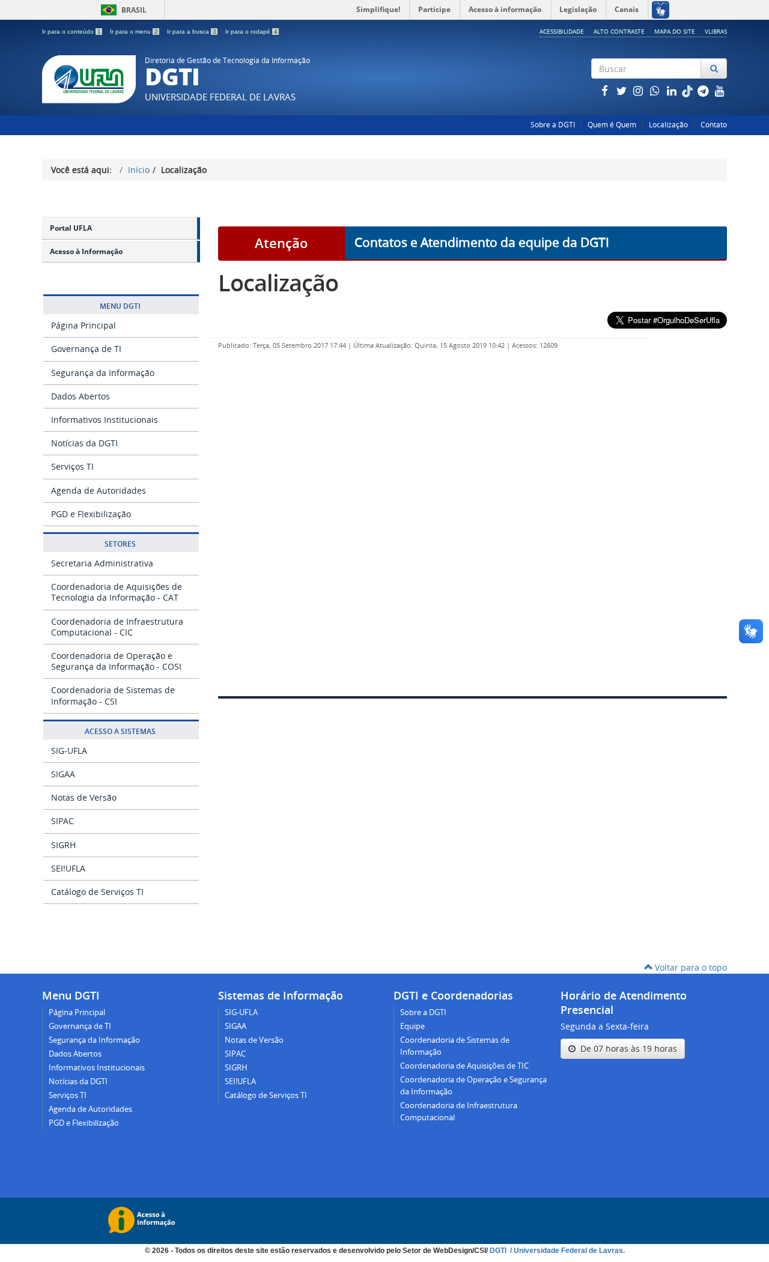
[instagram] (639, 90)
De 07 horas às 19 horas (626, 1048)
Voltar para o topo (689, 967)
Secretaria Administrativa (102, 563)
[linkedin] (672, 90)
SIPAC (62, 821)
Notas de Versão (84, 797)
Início (139, 169)
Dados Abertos (80, 396)
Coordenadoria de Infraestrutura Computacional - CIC (117, 627)
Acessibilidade (562, 31)
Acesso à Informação (86, 251)
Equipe (412, 1026)
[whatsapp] (656, 90)
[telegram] (704, 90)
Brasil (121, 10)
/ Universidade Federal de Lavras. (566, 1250)
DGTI (499, 1250)
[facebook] (605, 90)
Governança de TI (86, 348)
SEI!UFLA (68, 868)
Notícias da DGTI (84, 443)
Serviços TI (72, 466)
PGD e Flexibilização (91, 514)
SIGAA (63, 774)
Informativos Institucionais (104, 419)
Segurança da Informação (102, 372)
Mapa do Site (674, 31)
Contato (714, 125)
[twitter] (622, 90)
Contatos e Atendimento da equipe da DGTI (481, 242)
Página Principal (83, 325)
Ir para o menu (134, 31)
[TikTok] (688, 90)
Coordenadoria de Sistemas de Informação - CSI (113, 695)
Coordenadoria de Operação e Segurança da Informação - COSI (116, 661)
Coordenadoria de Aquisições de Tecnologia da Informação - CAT (116, 592)
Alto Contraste (619, 31)
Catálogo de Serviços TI (97, 891)
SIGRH (63, 845)
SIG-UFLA (69, 750)
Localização (668, 125)
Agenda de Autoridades (98, 490)
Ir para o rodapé (251, 31)
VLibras (716, 31)
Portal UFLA (71, 228)
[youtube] (720, 90)
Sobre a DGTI (552, 125)
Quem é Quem (612, 125)
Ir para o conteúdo (71, 31)
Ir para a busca (191, 31)
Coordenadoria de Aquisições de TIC (464, 1066)
